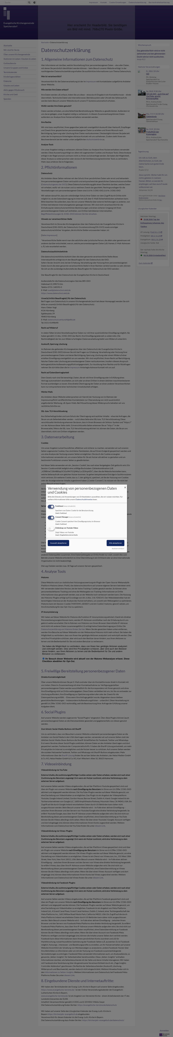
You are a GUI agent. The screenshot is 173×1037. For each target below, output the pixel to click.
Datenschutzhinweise (84, 499)
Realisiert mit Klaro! (118, 548)
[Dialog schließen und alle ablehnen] (125, 486)
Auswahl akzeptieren (58, 543)
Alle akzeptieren (115, 543)
